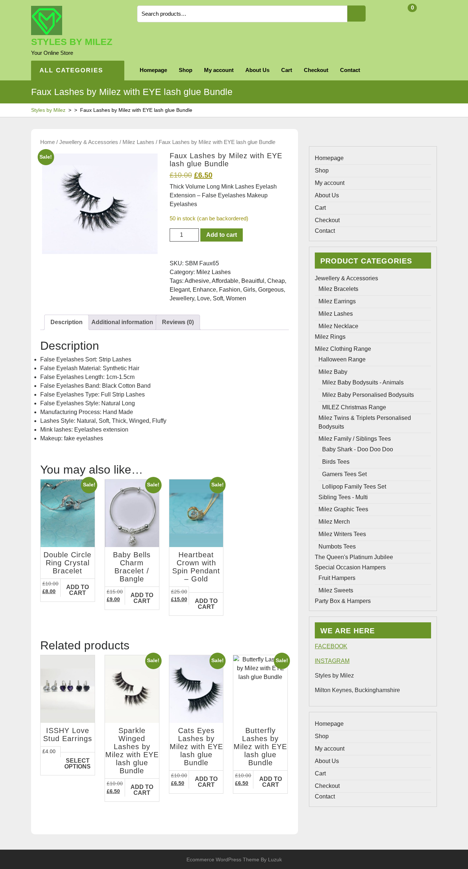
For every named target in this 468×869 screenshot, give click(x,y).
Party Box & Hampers (343, 601)
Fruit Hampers (336, 578)
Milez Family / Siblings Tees (354, 439)
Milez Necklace (338, 326)
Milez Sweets (335, 590)
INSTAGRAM (332, 661)
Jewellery (182, 298)
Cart (286, 70)
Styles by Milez (71, 42)
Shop (185, 70)
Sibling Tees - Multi (343, 497)
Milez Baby (332, 372)
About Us (257, 70)
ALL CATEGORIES (71, 70)
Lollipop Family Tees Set (354, 486)
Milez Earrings (337, 301)
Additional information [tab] (122, 322)
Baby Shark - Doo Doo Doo (357, 449)
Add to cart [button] (77, 590)
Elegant (180, 289)
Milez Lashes (138, 142)
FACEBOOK (331, 646)
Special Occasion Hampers (350, 567)
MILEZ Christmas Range (354, 407)
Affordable (225, 281)
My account (219, 70)
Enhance (204, 289)
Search (356, 13)
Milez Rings (330, 337)
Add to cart (221, 235)
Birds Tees (336, 462)
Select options (77, 764)
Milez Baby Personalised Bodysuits (368, 395)
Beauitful (252, 281)
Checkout (316, 70)
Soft (218, 298)
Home (47, 142)
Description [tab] (66, 322)
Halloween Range (342, 359)
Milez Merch (334, 522)
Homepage (153, 70)
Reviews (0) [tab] (178, 322)
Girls (249, 289)
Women (236, 298)
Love (203, 298)
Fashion (229, 289)
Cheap (276, 281)
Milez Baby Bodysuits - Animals (363, 382)
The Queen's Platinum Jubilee (354, 557)
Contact (350, 70)
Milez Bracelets (338, 289)
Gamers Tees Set (344, 474)
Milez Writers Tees (342, 534)
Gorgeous (271, 289)
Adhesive (197, 281)
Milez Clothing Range (343, 349)
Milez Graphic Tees (343, 509)
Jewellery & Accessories (88, 142)
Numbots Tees (337, 546)
